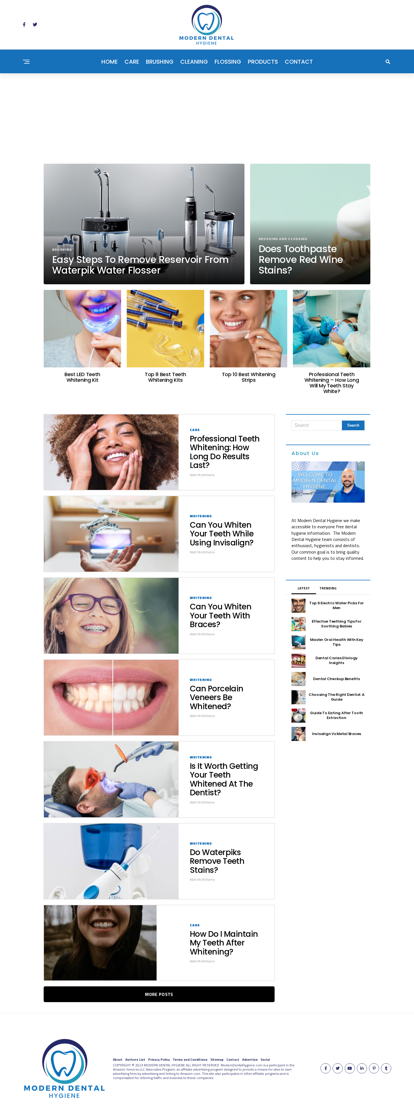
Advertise (250, 1059)
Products (263, 62)
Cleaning (194, 62)
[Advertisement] (207, 115)
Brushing (159, 62)
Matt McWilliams (202, 475)
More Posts (159, 994)
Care (131, 62)
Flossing (228, 62)
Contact (299, 62)
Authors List (135, 1059)
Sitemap (217, 1059)
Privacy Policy (159, 1059)
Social (265, 1059)
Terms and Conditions (190, 1059)
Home (109, 62)
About (118, 1059)
